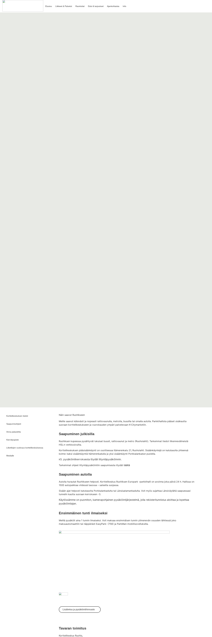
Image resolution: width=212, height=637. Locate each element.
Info (124, 6)
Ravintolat (80, 6)
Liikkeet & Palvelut (63, 6)
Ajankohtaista (113, 6)
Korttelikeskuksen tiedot (17, 416)
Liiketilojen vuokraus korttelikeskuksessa (24, 448)
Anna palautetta (13, 432)
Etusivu (48, 6)
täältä (127, 465)
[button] (202, 6)
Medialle (10, 455)
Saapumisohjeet (13, 424)
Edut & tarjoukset (96, 6)
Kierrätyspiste (12, 440)
